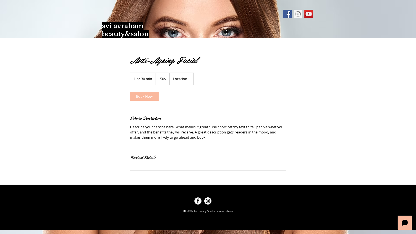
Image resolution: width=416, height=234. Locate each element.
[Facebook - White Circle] (198, 201)
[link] (144, 96)
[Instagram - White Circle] (207, 201)
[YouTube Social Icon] (308, 14)
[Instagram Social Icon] (298, 14)
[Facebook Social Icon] (287, 14)
